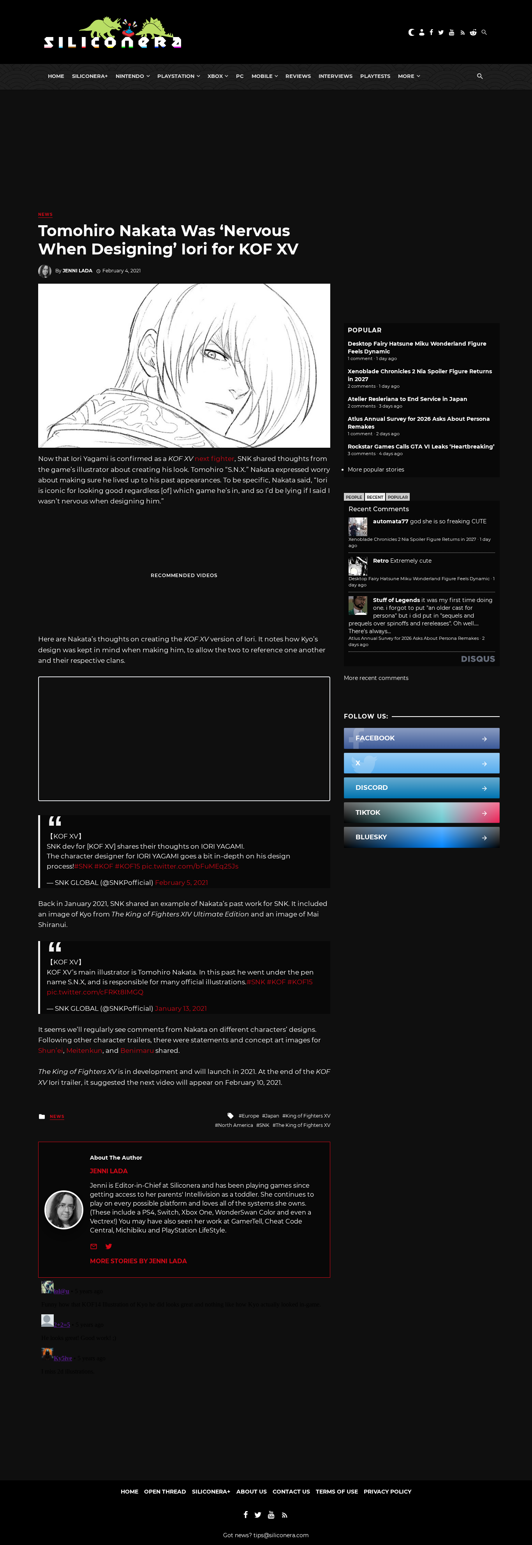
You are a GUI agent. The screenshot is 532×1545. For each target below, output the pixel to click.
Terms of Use (337, 1491)
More (406, 76)
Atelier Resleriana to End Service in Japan (407, 399)
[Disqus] (184, 1375)
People (354, 497)
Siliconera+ (90, 76)
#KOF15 (127, 866)
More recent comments (376, 678)
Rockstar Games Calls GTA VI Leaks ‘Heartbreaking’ (421, 446)
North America (235, 1125)
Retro (381, 560)
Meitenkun (84, 1050)
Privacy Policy (387, 1491)
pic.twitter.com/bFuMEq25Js (190, 866)
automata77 (391, 521)
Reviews (298, 76)
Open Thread (165, 1491)
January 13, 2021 (181, 1008)
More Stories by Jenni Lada (138, 1261)
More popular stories (376, 469)
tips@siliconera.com (281, 1535)
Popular (398, 497)
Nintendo (130, 76)
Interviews (335, 76)
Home (56, 76)
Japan (272, 1116)
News (45, 214)
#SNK (83, 866)
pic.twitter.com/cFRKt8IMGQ (95, 992)
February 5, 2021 (181, 882)
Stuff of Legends (396, 600)
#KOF (103, 866)
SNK (264, 1125)
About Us (251, 1491)
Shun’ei (50, 1050)
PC (240, 76)
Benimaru (137, 1050)
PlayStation (175, 76)
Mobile (262, 76)
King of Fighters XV (307, 1116)
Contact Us (291, 1491)
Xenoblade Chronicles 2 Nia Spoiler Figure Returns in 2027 (412, 539)
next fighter (214, 459)
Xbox (215, 76)
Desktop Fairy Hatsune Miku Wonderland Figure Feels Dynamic (419, 578)
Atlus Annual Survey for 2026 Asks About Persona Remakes (414, 638)
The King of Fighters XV (303, 1125)
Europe (250, 1116)
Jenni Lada (77, 271)
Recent (375, 497)
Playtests (375, 76)
